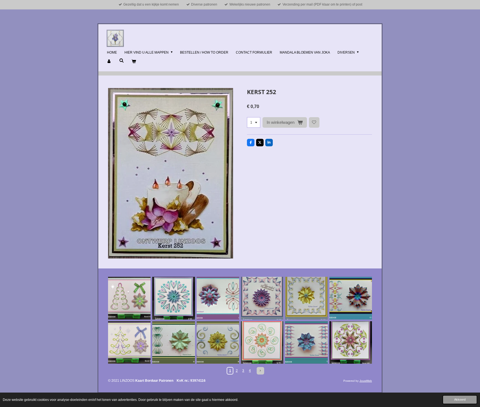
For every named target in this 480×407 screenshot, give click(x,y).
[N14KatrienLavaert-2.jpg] (173, 342)
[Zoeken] (121, 60)
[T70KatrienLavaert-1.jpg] (306, 342)
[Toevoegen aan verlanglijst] (314, 122)
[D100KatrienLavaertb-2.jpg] (262, 298)
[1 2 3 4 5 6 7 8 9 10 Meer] (253, 122)
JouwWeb (365, 380)
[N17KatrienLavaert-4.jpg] (218, 342)
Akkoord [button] (460, 399)
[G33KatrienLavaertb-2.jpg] (351, 298)
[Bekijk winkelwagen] (133, 61)
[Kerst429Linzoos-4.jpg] (129, 298)
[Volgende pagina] (260, 371)
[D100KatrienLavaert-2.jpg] (306, 298)
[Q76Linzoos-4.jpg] (262, 342)
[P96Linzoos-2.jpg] (173, 298)
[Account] (109, 61)
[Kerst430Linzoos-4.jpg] (129, 342)
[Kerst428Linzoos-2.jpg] (351, 342)
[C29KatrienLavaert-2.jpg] (218, 298)
